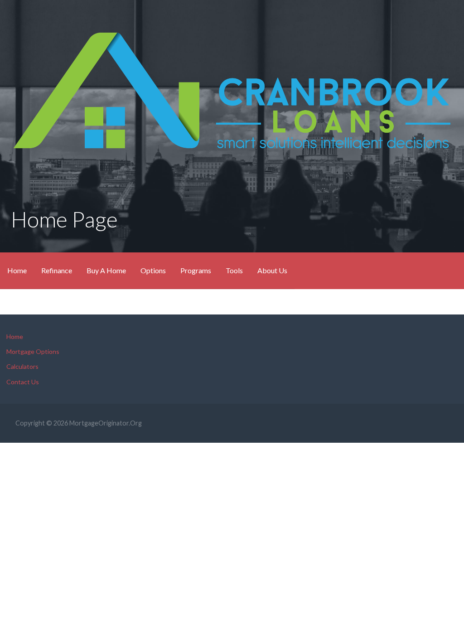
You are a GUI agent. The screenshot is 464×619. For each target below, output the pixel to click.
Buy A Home (106, 270)
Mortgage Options (32, 351)
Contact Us (22, 382)
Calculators (22, 366)
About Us (272, 270)
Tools (234, 270)
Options (153, 270)
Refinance (56, 270)
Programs (195, 270)
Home (17, 270)
